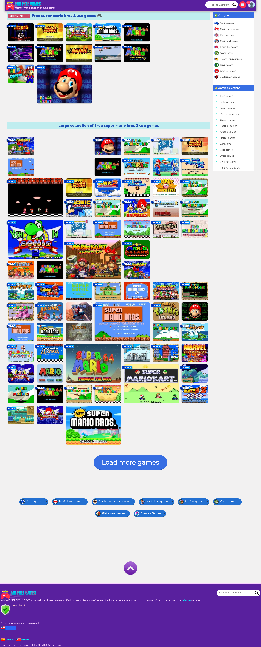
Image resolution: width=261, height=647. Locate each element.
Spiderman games (230, 77)
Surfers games (194, 501)
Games (187, 600)
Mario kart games (229, 41)
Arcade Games (228, 71)
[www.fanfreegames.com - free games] (19, 594)
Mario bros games (229, 29)
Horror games (227, 138)
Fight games (227, 102)
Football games (228, 126)
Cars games (226, 144)
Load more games (130, 462)
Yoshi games (226, 53)
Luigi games (226, 65)
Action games (227, 108)
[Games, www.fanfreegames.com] (23, 5)
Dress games (227, 156)
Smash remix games (231, 59)
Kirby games (226, 35)
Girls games (226, 150)
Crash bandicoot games (114, 501)
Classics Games (228, 120)
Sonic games (227, 23)
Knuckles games (229, 47)
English (11, 628)
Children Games (228, 162)
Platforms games (229, 114)
